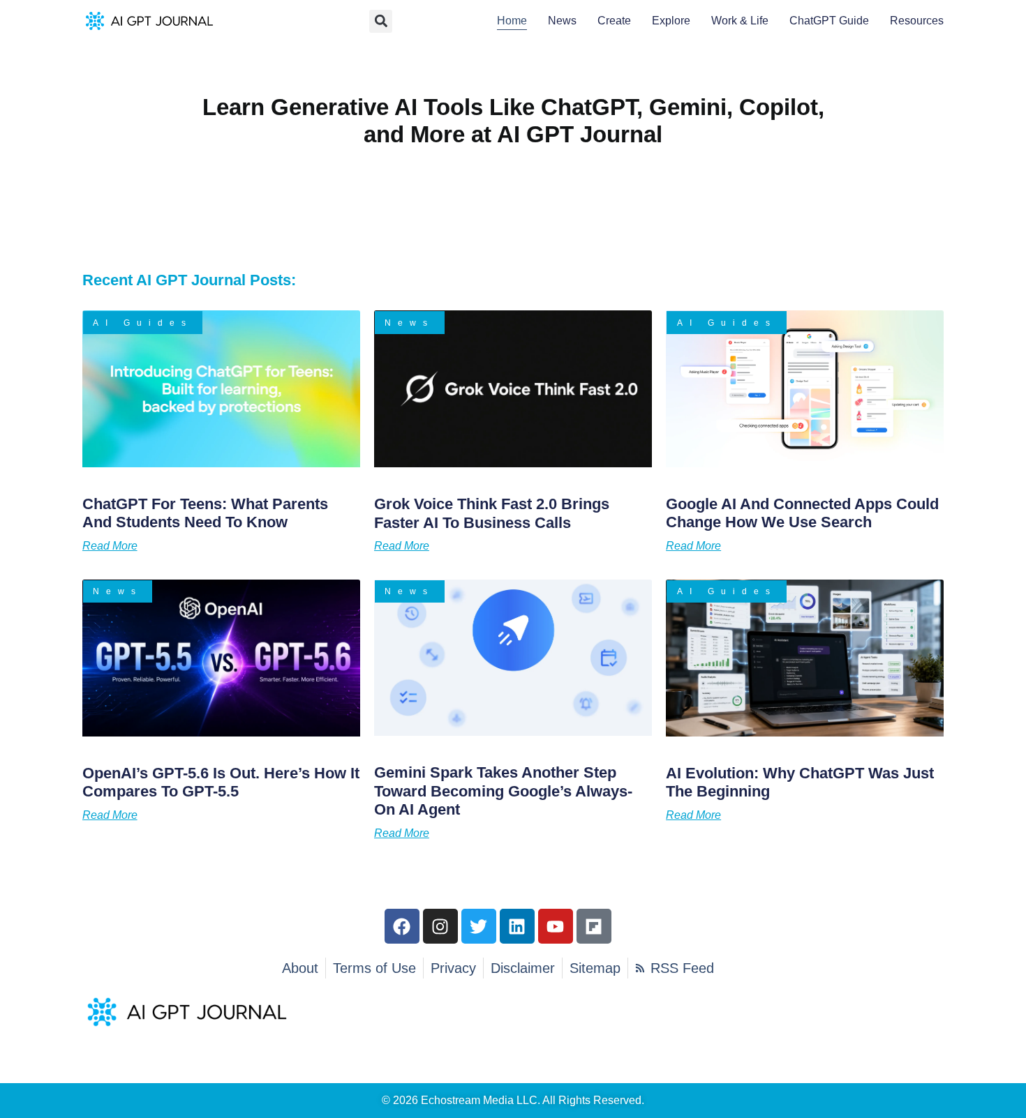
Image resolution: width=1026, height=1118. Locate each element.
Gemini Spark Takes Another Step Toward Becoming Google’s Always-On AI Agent (503, 791)
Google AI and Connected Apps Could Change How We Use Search (802, 513)
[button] (380, 21)
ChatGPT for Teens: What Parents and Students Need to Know (205, 513)
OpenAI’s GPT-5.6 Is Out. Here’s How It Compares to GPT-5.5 (220, 782)
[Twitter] (478, 926)
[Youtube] (555, 926)
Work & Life (739, 21)
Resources (917, 21)
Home (512, 21)
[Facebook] (402, 926)
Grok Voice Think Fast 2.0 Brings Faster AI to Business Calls (491, 513)
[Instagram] (440, 926)
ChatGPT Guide (829, 21)
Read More (109, 546)
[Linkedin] (517, 926)
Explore (671, 21)
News (562, 21)
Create (614, 21)
